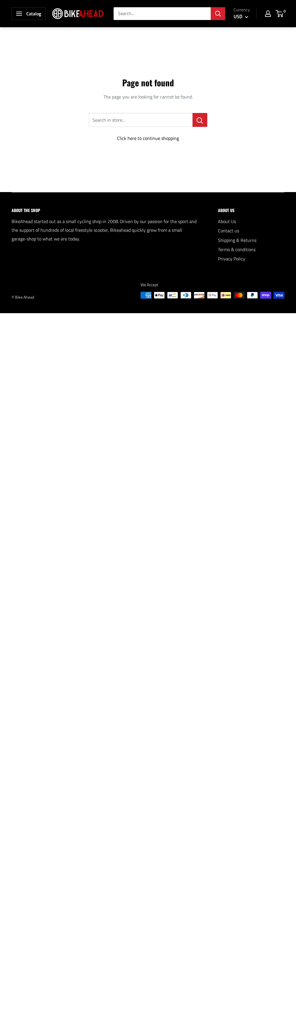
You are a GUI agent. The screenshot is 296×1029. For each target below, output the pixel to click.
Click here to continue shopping (148, 138)
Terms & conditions (237, 249)
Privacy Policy (231, 258)
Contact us (228, 230)
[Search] (218, 13)
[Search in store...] (200, 120)
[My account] (268, 13)
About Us (227, 221)
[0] (279, 13)
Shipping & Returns (237, 240)
